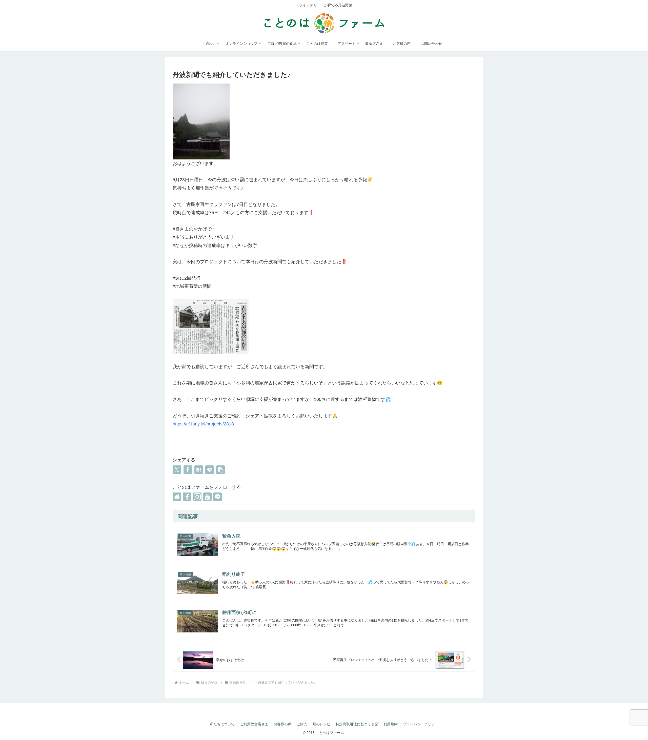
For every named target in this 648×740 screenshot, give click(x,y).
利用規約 (390, 724)
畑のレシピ (321, 724)
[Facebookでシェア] (188, 469)
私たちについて (222, 724)
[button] (220, 469)
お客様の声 (282, 724)
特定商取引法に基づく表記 (357, 724)
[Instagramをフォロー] (197, 496)
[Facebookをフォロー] (187, 496)
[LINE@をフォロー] (217, 496)
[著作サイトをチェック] (177, 496)
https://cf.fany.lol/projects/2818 (203, 423)
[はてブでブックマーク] (198, 469)
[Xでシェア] (177, 469)
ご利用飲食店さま (254, 724)
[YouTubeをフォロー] (207, 496)
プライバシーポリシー (420, 724)
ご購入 (302, 724)
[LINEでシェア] (209, 469)
